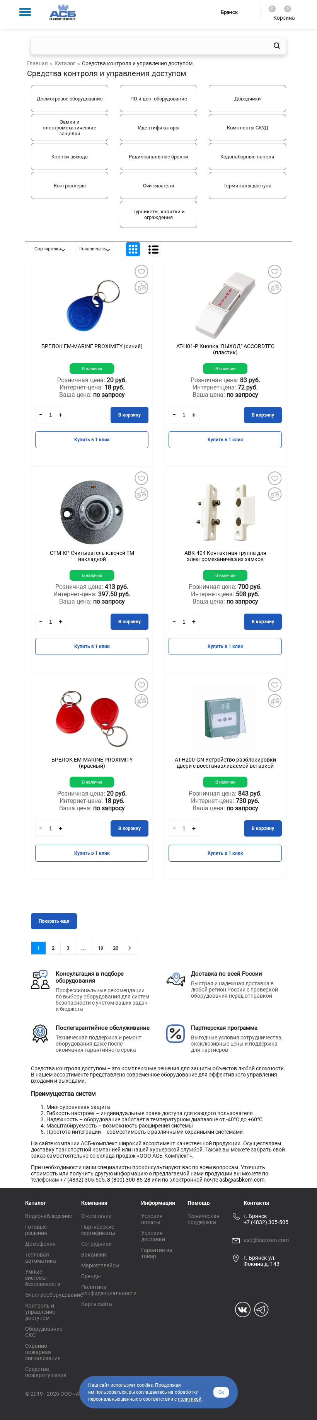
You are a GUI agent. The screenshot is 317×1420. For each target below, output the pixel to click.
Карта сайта (96, 1304)
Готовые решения (36, 1230)
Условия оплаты (152, 1219)
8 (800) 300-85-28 (128, 1180)
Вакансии (93, 1255)
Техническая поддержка (203, 1219)
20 (115, 948)
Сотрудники (96, 1244)
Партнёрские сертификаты (98, 1230)
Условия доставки (153, 1236)
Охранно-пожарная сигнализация (43, 1352)
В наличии (92, 368)
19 (100, 948)
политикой (189, 1399)
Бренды (91, 1276)
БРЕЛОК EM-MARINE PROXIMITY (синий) (92, 346)
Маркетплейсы (100, 1265)
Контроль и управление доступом (40, 1312)
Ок (221, 1392)
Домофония (40, 1244)
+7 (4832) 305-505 (266, 1222)
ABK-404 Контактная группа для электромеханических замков (225, 556)
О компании (96, 1216)
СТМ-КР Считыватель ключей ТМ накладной (92, 556)
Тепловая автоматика (40, 1258)
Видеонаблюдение (48, 1216)
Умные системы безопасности (42, 1278)
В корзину (129, 415)
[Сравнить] (141, 287)
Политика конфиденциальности (108, 1290)
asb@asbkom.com (241, 1180)
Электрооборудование (54, 1295)
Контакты (256, 1203)
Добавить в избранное (141, 271)
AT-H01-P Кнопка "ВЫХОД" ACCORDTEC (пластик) (225, 349)
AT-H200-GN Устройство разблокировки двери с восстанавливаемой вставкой (225, 763)
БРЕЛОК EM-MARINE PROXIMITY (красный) (92, 763)
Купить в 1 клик (92, 439)
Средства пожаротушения (45, 1372)
